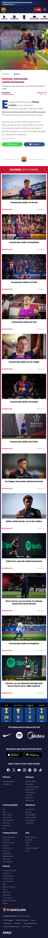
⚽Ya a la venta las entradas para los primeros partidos (17, 3)
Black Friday (7, 859)
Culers (37, 9)
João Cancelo (29, 800)
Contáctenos (17, 923)
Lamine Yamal (29, 809)
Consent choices (26, 926)
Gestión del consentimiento (11, 926)
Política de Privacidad (22, 920)
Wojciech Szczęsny (9, 781)
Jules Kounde (29, 792)
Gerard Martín (29, 789)
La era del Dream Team (8, 882)
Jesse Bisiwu (29, 823)
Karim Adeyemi (30, 820)
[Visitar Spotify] (19, 735)
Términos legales (8, 920)
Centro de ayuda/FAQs (30, 923)
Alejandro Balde (30, 781)
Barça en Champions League (9, 901)
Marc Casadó (7, 817)
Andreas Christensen (32, 787)
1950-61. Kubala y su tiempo (9, 888)
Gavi (4, 809)
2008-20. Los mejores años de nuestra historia (8, 876)
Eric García (28, 795)
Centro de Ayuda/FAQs (7, 852)
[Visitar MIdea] (36, 735)
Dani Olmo (6, 823)
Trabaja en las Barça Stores (31, 849)
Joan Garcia (6, 784)
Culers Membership (9, 837)
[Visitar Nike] (7, 735)
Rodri (4, 828)
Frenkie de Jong (8, 820)
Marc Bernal (6, 826)
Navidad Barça (7, 862)
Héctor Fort (29, 798)
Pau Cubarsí (29, 784)
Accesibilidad (7, 923)
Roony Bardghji (30, 815)
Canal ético (28, 840)
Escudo (27, 842)
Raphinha (28, 812)
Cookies (33, 920)
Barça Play (6, 840)
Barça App (6, 845)
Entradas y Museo (8, 842)
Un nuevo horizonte (9, 870)
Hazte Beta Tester (8, 856)
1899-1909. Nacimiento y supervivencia (7, 895)
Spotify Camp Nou (31, 837)
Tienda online (7, 848)
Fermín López (7, 815)
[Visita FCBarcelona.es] (3, 10)
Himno (27, 845)
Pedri (4, 812)
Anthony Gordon (30, 817)
